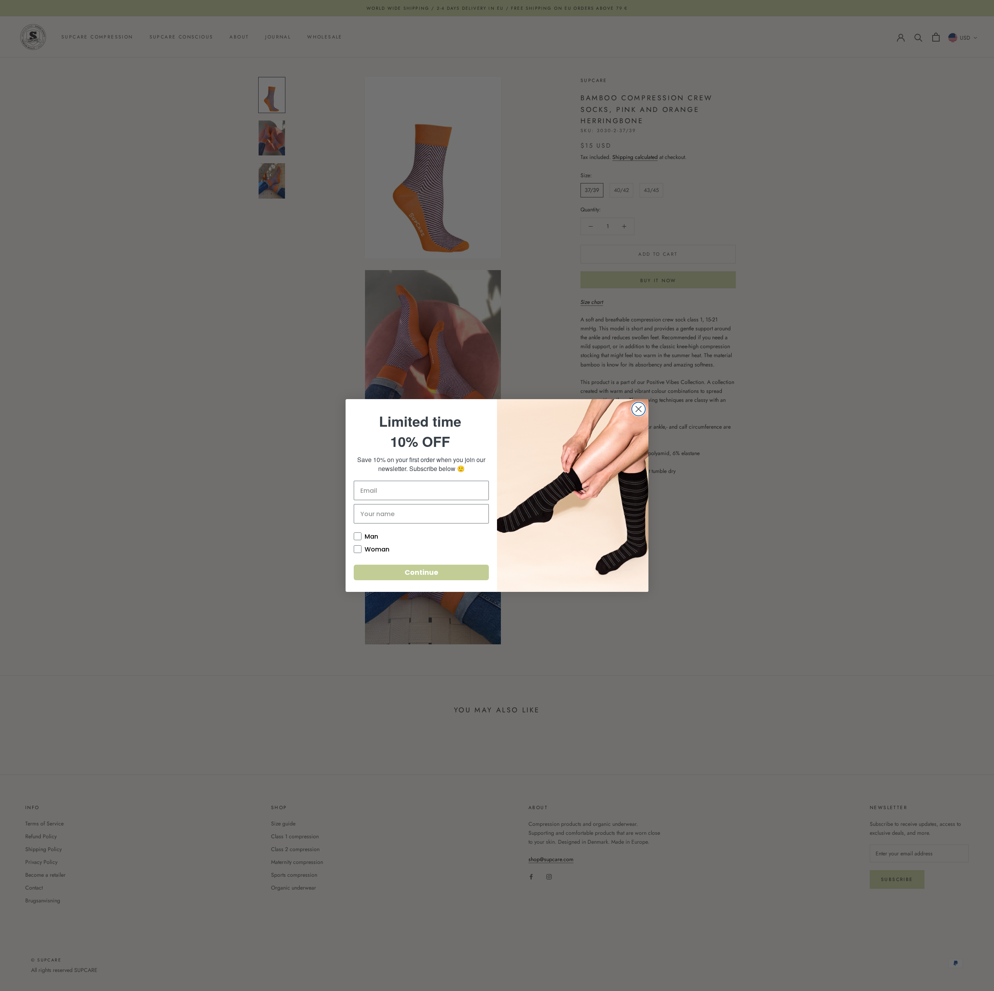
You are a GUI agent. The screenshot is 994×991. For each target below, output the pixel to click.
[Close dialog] (638, 409)
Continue (421, 572)
